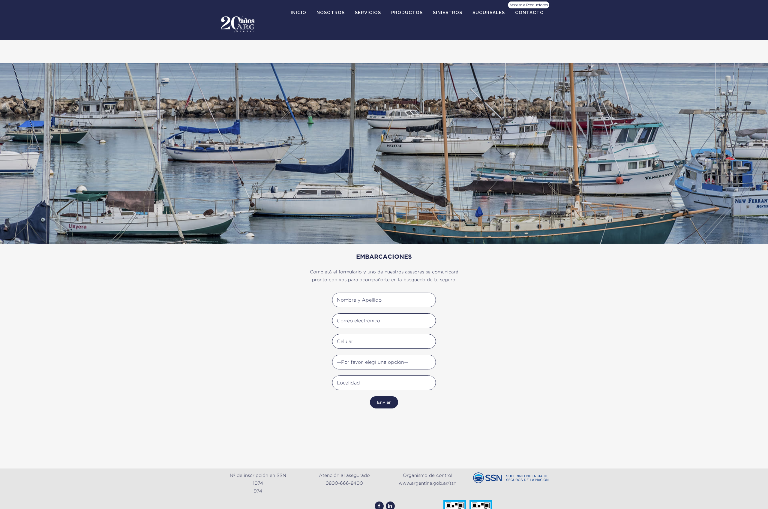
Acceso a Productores (528, 5)
